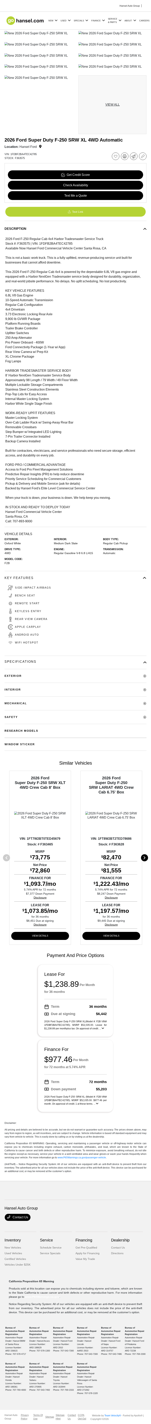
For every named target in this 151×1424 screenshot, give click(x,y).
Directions (117, 1253)
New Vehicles (13, 1247)
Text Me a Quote (75, 195)
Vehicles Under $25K (17, 1264)
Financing (84, 1240)
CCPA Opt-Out (82, 1417)
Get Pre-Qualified (86, 1247)
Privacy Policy (25, 1417)
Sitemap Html (60, 1417)
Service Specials (50, 1253)
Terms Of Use (38, 1417)
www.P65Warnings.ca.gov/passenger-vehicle (82, 1157)
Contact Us (20, 1217)
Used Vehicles (13, 1253)
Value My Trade (85, 1258)
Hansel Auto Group (11, 1417)
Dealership (120, 1240)
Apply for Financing (87, 1253)
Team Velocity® (112, 1415)
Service (46, 1240)
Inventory (13, 1240)
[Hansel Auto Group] (26, 20)
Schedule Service (51, 1247)
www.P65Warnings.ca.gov (42, 1296)
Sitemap (49, 1417)
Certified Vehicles (15, 1258)
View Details (40, 935)
